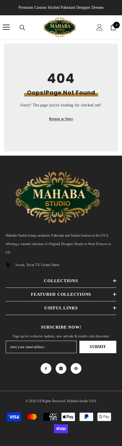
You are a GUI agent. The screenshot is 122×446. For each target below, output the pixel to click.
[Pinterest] (76, 368)
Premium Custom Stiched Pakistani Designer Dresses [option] (61, 7)
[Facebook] (46, 368)
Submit (98, 347)
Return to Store (61, 119)
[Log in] (99, 27)
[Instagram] (61, 368)
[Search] (22, 27)
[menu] (6, 27)
